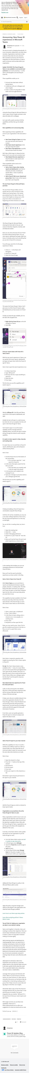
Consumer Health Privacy (20, 1070)
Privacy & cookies (14, 1064)
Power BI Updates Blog (7, 21)
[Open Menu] (27, 22)
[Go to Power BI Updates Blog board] (4, 1034)
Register (21, 17)
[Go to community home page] (10, 17)
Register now (4, 12)
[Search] (17, 17)
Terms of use (22, 1064)
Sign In (25, 17)
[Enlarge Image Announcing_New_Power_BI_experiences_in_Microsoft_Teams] (14, 101)
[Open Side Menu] (2, 17)
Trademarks (3, 1067)
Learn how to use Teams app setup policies (13, 913)
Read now (19, 28)
